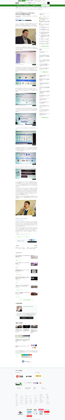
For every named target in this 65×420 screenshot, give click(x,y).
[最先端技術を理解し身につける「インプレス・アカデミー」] (46, 414)
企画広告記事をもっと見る (45, 117)
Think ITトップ (16, 9)
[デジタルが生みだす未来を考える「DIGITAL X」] (35, 414)
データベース (17, 398)
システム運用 (17, 402)
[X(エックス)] (36, 345)
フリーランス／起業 (26, 403)
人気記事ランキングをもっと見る (44, 46)
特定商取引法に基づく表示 (27, 388)
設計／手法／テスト (22, 398)
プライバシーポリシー (19, 388)
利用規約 (43, 387)
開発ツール (31, 398)
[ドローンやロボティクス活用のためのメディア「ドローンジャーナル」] (41, 414)
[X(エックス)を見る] (37, 383)
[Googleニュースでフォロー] (39, 383)
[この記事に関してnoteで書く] (34, 240)
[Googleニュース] (33, 347)
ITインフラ (17, 395)
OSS (16, 401)
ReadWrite (48, 403)
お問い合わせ (35, 387)
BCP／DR (21, 402)
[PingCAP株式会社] (19, 376)
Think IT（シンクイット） (18, 3)
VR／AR (21, 401)
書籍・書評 (48, 397)
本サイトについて (18, 387)
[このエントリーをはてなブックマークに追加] (33, 240)
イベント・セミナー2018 (26, 9)
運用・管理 (31, 401)
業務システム (41, 396)
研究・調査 (44, 0)
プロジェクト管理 (36, 401)
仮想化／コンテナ (17, 396)
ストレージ (31, 395)
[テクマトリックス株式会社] (38, 376)
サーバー (21, 395)
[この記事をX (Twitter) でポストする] (31, 240)
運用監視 (26, 402)
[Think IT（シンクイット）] (18, 384)
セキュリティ (31, 402)
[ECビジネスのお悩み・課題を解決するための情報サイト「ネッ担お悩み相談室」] (29, 416)
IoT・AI (39, 0)
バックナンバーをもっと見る (27, 299)
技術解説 (47, 396)
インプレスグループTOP (44, 388)
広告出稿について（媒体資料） (28, 387)
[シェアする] (29, 240)
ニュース (47, 395)
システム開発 (41, 395)
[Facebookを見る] (35, 383)
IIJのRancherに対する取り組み (19, 220)
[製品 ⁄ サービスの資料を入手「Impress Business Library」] (29, 414)
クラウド (35, 395)
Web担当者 (36, 0)
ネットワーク (26, 395)
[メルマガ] (32, 345)
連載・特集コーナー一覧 (21, 9)
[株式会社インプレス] (20, 413)
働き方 (35, 402)
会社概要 (34, 388)
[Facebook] (34, 345)
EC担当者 (38, 0)
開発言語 (26, 398)
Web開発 (35, 398)
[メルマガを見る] (33, 383)
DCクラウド (41, 0)
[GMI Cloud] (29, 376)
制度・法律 (17, 405)
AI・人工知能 (26, 401)
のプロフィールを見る (27, 318)
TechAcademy (48, 402)
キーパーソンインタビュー (42, 397)
